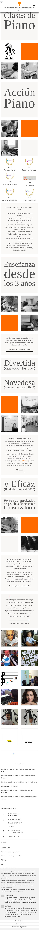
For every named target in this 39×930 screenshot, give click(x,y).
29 (19, 823)
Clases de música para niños (10, 852)
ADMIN (5, 803)
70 (21, 823)
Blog (2, 864)
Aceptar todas (19, 921)
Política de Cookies (29, 882)
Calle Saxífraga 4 (14, 814)
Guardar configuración (19, 927)
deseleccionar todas (19, 924)
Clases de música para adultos (11, 856)
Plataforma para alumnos (9, 868)
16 (15, 823)
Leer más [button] (9, 643)
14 (13, 823)
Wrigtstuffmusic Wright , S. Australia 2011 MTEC (19, 621)
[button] (19, 350)
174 (17, 823)
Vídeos (3, 860)
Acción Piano (5, 847)
